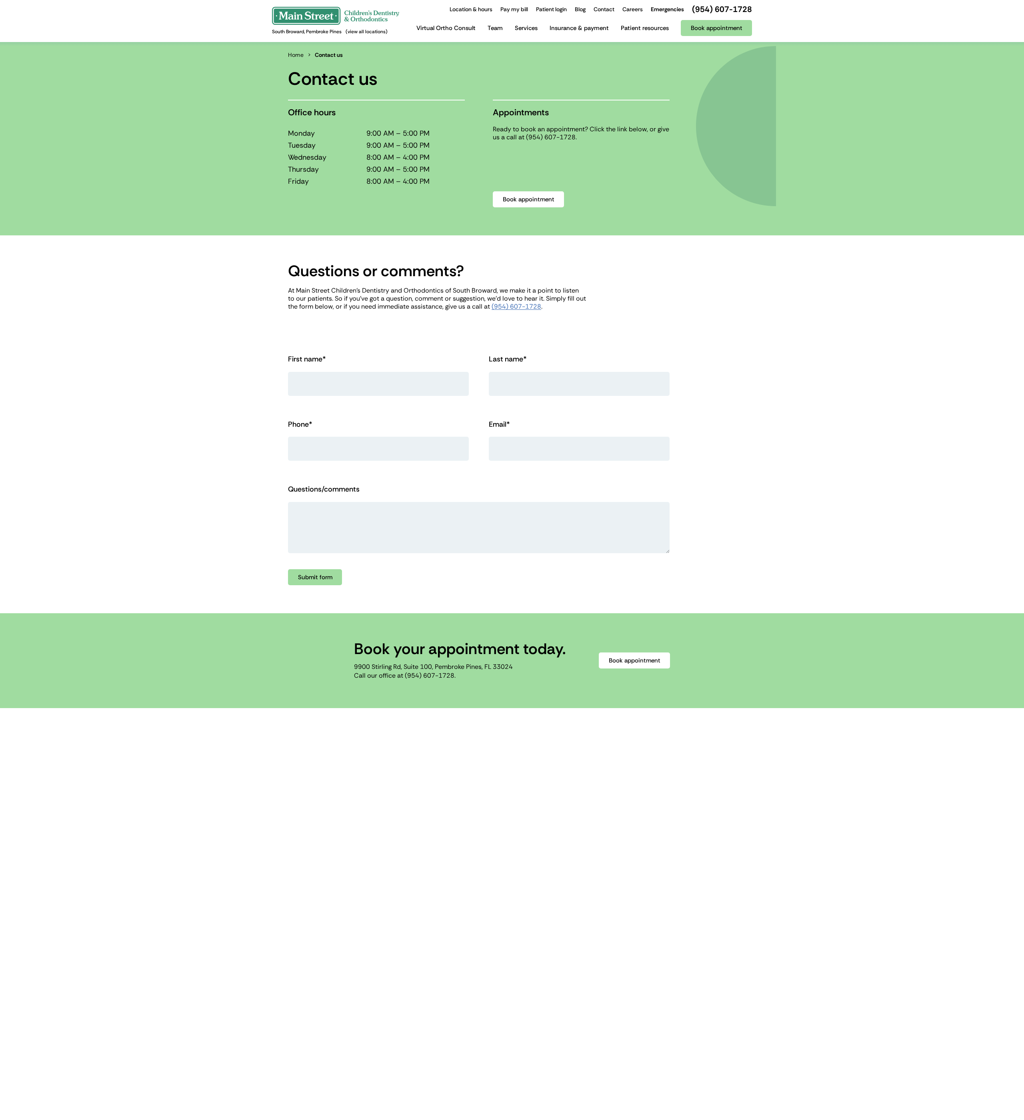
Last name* (508, 359)
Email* (499, 424)
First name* (307, 359)
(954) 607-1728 (551, 137)
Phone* (300, 424)
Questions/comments (324, 489)
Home (296, 54)
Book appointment (528, 199)
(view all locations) (367, 31)
